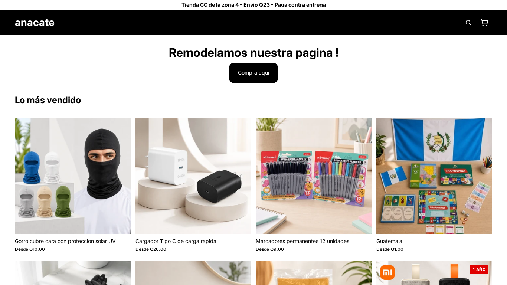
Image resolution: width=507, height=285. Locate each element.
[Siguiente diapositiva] (120, 176)
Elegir (125, 222)
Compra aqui (253, 72)
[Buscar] (468, 22)
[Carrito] (484, 22)
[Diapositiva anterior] (26, 176)
